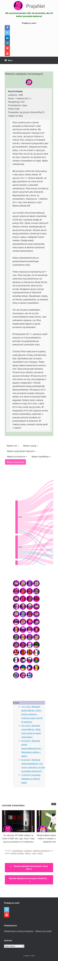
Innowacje (28, 850)
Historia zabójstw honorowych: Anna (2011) (29, 867)
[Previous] (52, 804)
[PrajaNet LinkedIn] (7, 38)
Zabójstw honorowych (41, 850)
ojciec (34, 853)
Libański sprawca (17, 853)
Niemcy (28, 853)
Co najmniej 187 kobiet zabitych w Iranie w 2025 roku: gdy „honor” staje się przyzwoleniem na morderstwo (18, 838)
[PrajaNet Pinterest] (7, 48)
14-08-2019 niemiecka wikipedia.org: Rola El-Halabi (30, 778)
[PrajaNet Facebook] (7, 27)
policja (40, 853)
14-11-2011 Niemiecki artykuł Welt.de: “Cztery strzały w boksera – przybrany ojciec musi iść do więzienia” (32, 714)
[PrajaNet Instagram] (7, 43)
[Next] (55, 804)
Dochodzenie (18, 850)
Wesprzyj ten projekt (43, 931)
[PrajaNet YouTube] (7, 53)
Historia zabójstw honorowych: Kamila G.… (29, 879)
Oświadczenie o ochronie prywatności (18, 931)
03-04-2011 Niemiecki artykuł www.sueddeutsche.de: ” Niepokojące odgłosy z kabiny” (31, 748)
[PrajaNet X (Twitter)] (7, 32)
